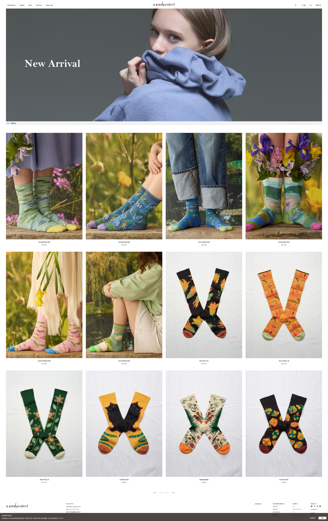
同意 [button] (322, 518)
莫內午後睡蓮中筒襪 (204, 242)
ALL (294, 506)
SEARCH (295, 5)
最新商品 (164, 4)
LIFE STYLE (39, 5)
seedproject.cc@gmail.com (73, 506)
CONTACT (311, 506)
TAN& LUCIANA (297, 509)
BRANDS (22, 5)
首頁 (8, 123)
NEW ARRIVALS (11, 5)
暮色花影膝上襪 (203, 361)
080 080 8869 (69, 503)
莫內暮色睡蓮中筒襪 (124, 242)
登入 (311, 5)
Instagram (317, 506)
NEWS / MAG (49, 5)
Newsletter (314, 509)
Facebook (314, 506)
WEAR (30, 5)
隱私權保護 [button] (312, 518)
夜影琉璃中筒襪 (283, 479)
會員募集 (275, 509)
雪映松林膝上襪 (44, 479)
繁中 (304, 5)
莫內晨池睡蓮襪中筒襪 (44, 361)
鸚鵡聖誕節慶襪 (203, 479)
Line (320, 506)
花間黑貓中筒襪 (124, 479)
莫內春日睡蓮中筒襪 (284, 242)
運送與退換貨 (276, 512)
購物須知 (275, 506)
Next (173, 492)
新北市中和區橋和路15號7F (73, 512)
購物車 (318, 5)
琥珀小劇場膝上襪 (284, 361)
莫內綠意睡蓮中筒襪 (44, 242)
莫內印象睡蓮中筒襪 (124, 361)
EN (301, 5)
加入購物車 (43, 237)
